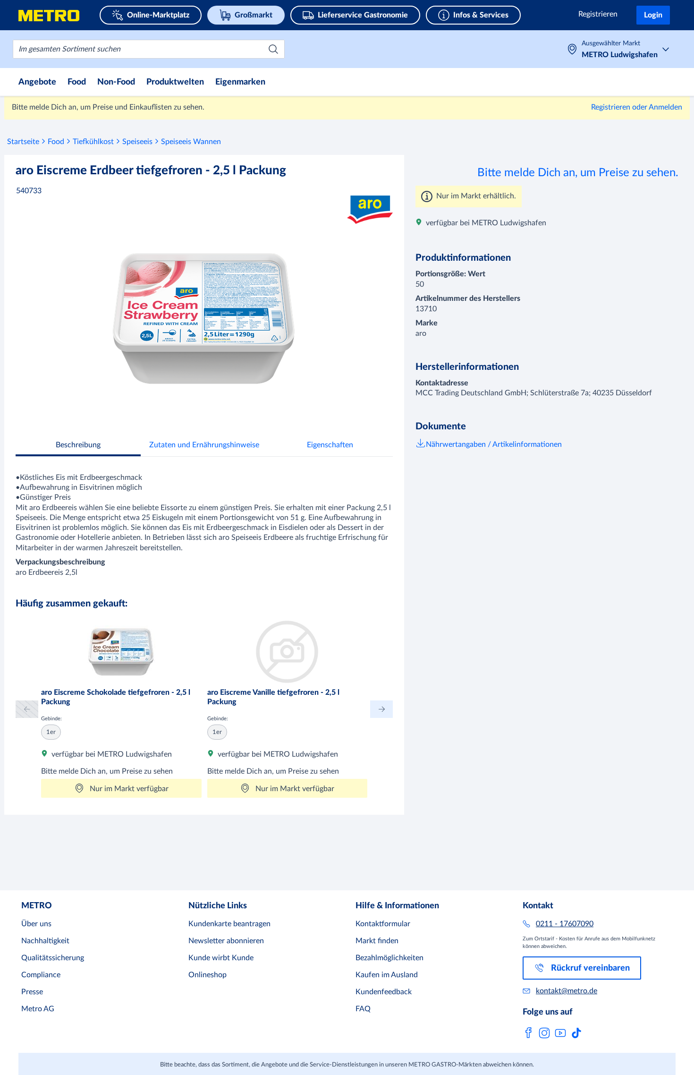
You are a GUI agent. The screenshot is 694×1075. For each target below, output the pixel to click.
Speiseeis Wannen (191, 141)
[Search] (273, 49)
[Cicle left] (27, 709)
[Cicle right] (381, 709)
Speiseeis (137, 141)
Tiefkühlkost (93, 141)
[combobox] (149, 49)
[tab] (78, 446)
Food (56, 141)
